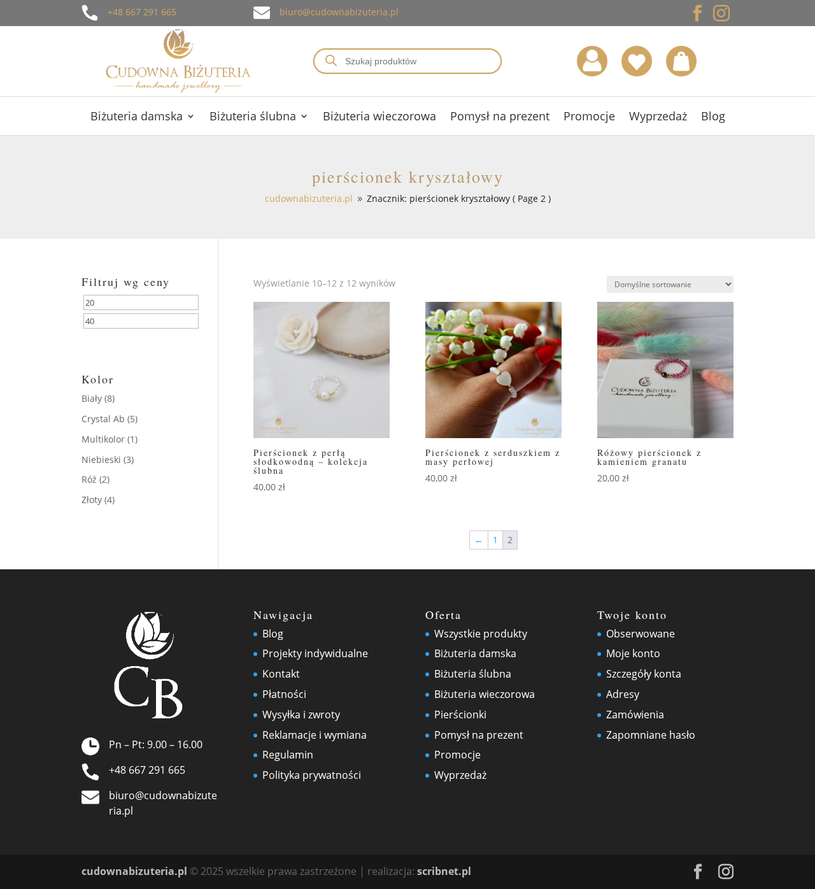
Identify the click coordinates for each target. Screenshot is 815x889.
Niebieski (101, 459)
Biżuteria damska (136, 117)
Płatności (284, 694)
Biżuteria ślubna (252, 117)
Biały (92, 398)
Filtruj (112, 342)
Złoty (92, 500)
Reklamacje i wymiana (314, 735)
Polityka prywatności (311, 775)
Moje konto (633, 653)
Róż (89, 479)
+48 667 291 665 (142, 12)
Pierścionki (460, 715)
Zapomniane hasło (650, 735)
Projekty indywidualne (315, 653)
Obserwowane (640, 634)
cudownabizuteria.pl (134, 871)
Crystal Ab (103, 419)
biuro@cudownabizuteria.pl (339, 12)
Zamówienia (635, 715)
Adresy (622, 694)
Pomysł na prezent (499, 117)
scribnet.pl (444, 871)
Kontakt (281, 674)
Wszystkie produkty (480, 634)
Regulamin (287, 755)
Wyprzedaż (658, 117)
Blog (713, 117)
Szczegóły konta (643, 674)
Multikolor (103, 439)
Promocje (589, 117)
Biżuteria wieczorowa (379, 117)
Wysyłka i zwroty (301, 715)
